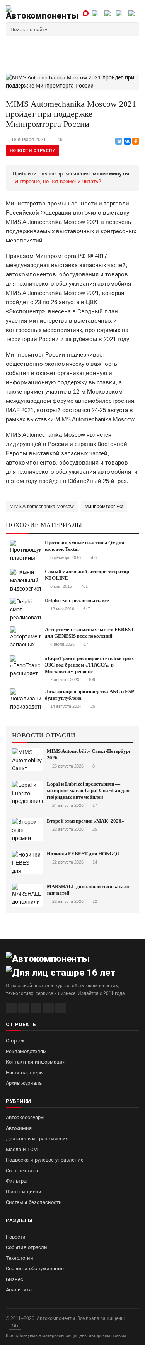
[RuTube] (11, 1008)
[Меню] (14, 51)
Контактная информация (35, 1062)
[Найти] (132, 29)
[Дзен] (48, 1008)
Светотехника (22, 1170)
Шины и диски (23, 1192)
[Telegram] (118, 141)
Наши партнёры (25, 1073)
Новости (16, 1237)
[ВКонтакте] (127, 141)
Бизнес (14, 1279)
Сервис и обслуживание (35, 1268)
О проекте (17, 1041)
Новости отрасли (32, 150)
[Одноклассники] (135, 141)
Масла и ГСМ (22, 1149)
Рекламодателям (26, 1051)
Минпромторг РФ (104, 506)
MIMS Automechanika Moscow (42, 506)
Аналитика (19, 1290)
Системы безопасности (34, 1202)
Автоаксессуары (25, 1117)
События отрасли (26, 1247)
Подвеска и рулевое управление (45, 1160)
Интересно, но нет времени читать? (58, 181)
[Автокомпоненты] (42, 12)
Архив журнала (24, 1083)
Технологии (19, 1258)
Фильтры (16, 1181)
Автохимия (19, 1128)
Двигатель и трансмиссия (37, 1138)
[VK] (36, 1008)
